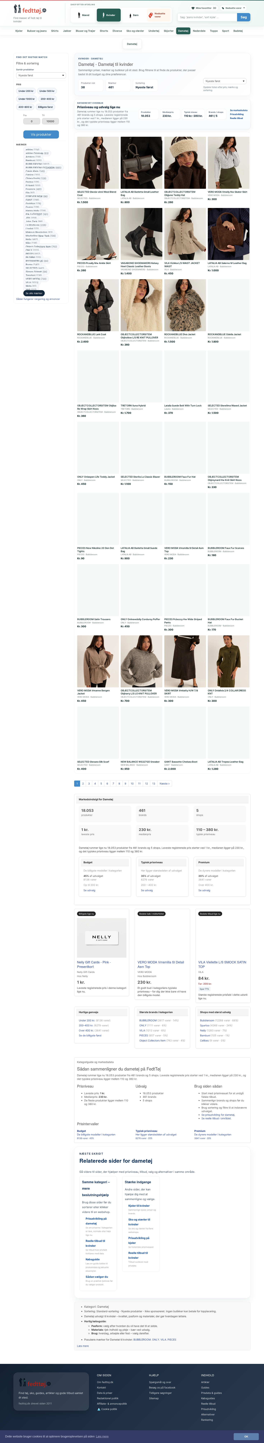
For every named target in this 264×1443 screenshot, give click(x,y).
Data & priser (104, 1392)
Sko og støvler (135, 30)
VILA (32, 282)
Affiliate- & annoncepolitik (112, 1403)
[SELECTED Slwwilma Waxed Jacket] (228, 376)
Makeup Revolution (39, 232)
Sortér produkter (25, 69)
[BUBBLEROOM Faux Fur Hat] (185, 448)
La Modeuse (36, 225)
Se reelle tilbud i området (216, 1118)
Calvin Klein (35, 171)
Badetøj (238, 30)
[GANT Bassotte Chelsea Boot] (185, 733)
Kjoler (19, 30)
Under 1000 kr (26, 98)
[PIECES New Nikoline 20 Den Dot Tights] (98, 519)
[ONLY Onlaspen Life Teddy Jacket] (98, 448)
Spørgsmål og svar (160, 1382)
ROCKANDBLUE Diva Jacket (179, 334)
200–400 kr (47, 98)
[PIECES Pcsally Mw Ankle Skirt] (98, 234)
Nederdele (199, 30)
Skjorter (169, 30)
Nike (31, 243)
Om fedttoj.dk (105, 1382)
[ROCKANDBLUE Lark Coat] (98, 305)
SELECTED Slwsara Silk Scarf (93, 761)
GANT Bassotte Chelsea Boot (180, 761)
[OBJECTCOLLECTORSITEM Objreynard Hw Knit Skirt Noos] (228, 448)
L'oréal (32, 228)
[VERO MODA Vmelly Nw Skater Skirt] (228, 163)
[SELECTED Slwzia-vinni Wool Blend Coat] (98, 163)
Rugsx (32, 264)
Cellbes (204, 1040)
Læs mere (83, 1345)
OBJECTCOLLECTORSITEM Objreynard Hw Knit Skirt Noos (225, 478)
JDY (31, 217)
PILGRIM (33, 257)
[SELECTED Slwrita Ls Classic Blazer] (141, 448)
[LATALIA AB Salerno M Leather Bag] (228, 234)
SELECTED (35, 268)
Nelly (32, 239)
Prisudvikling (237, 114)
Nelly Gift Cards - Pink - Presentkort (94, 964)
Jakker (67, 30)
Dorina (32, 182)
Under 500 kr (47, 90)
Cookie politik (109, 1409)
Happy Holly (36, 210)
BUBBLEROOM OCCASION (43, 167)
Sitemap (154, 1398)
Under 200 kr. (87, 1020)
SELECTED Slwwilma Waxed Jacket (227, 405)
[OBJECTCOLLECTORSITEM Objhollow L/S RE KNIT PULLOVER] (141, 305)
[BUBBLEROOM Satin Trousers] (98, 590)
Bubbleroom (207, 1020)
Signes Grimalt (36, 271)
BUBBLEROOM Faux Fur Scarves (226, 548)
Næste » (165, 783)
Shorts (104, 30)
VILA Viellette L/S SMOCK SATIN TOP (222, 964)
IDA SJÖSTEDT (37, 214)
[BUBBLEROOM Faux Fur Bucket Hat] (228, 590)
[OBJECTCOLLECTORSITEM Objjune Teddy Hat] (185, 163)
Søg (244, 17)
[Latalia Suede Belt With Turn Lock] (185, 376)
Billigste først (45, 106)
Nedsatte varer (234, 8)
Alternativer (208, 1414)
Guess (32, 207)
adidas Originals (37, 153)
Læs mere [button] (102, 1436)
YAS (31, 289)
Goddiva (33, 203)
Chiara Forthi (36, 178)
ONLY (32, 250)
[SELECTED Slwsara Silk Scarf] (98, 733)
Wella (31, 286)
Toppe (214, 30)
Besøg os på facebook (162, 1387)
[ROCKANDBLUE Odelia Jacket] (228, 305)
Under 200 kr (25, 90)
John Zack (34, 221)
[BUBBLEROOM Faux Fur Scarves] (228, 519)
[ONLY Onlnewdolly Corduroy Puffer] (141, 590)
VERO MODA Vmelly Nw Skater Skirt (227, 191)
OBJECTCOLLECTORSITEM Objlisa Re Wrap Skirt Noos (96, 407)
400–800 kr (25, 106)
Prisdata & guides (211, 1392)
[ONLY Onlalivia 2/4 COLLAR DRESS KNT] (228, 661)
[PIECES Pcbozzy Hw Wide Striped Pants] (185, 590)
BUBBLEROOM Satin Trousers (93, 619)
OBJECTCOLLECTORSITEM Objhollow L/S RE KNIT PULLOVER (139, 336)
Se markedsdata (238, 110)
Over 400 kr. (86, 1030)
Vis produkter (41, 134)
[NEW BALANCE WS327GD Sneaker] (141, 733)
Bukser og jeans (37, 30)
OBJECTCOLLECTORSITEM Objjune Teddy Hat (179, 193)
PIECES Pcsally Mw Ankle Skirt (94, 263)
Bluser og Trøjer (85, 30)
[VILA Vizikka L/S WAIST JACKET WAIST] (185, 234)
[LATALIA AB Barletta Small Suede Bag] (141, 519)
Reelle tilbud (236, 118)
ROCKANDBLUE (37, 260)
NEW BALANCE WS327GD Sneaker (140, 761)
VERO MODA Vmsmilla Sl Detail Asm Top (161, 964)
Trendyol (34, 275)
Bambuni (34, 160)
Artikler (205, 1382)
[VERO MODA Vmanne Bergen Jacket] (98, 661)
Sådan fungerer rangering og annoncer (38, 298)
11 (139, 783)
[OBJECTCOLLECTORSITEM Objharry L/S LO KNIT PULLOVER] (141, 661)
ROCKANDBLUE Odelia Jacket (224, 334)
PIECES (33, 253)
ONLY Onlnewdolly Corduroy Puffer (140, 619)
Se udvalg (89, 890)
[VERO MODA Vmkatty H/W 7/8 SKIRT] (185, 661)
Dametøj (183, 30)
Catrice (33, 174)
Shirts (55, 30)
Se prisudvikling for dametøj (218, 1114)
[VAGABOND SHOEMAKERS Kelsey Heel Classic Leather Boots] (141, 234)
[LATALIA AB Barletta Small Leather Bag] (141, 163)
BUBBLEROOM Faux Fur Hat (180, 476)
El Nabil (33, 185)
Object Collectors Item (41, 246)
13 (153, 783)
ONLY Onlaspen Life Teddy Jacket (96, 476)
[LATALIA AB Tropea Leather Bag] (228, 733)
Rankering (207, 1419)
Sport (225, 30)
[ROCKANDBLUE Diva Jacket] (185, 305)
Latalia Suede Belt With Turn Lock (183, 405)
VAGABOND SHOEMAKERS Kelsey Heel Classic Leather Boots (140, 265)
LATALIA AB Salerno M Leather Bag (227, 263)
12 (146, 783)
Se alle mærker (34, 293)
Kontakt (101, 1387)
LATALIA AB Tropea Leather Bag (225, 761)
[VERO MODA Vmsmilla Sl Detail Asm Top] (185, 519)
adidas (32, 149)
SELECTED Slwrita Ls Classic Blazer (140, 476)
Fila (30, 192)
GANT (32, 199)
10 (132, 783)
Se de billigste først (90, 1035)
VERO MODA (36, 278)
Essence (34, 189)
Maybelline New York (41, 235)
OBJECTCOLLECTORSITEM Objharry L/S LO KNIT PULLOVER (139, 692)
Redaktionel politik (108, 1398)
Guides (205, 1387)
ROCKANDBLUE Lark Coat (91, 334)
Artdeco (33, 156)
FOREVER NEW (37, 196)
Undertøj (154, 30)
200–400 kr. (86, 1025)
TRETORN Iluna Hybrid (133, 405)
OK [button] (246, 1436)
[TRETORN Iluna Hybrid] (141, 376)
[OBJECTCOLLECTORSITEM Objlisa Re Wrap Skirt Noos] (98, 376)
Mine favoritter (206, 8)
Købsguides (208, 1398)
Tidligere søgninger (160, 1392)
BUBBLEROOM (37, 164)
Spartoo (204, 1025)
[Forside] (30, 9)
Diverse (117, 30)
